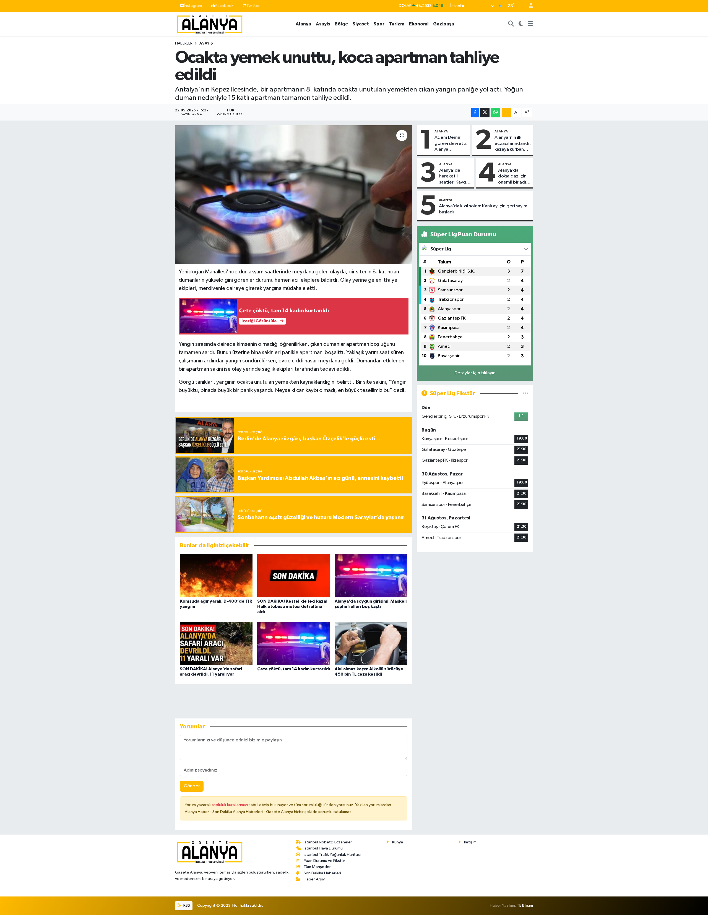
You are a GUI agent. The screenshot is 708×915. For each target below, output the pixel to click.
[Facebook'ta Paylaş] (475, 112)
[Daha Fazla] (506, 112)
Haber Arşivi (315, 879)
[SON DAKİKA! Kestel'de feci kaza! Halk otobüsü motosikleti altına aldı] (293, 575)
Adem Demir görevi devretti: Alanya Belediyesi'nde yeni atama (450, 143)
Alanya (303, 24)
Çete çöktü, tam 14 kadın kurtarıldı (293, 669)
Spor (379, 24)
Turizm (396, 24)
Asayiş (323, 24)
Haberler (183, 43)
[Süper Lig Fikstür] (525, 393)
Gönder (192, 786)
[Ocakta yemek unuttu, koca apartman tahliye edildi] (293, 194)
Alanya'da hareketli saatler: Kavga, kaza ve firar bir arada (454, 176)
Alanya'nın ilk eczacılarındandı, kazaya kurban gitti (512, 143)
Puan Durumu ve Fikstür (324, 861)
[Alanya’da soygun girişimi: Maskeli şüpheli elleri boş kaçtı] (371, 575)
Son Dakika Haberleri (322, 873)
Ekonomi (418, 24)
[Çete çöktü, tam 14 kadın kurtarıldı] (293, 643)
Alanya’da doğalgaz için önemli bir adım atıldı (514, 176)
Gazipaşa (443, 24)
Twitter (253, 6)
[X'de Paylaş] (485, 112)
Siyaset (361, 24)
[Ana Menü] (530, 24)
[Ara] (511, 24)
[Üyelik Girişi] (528, 6)
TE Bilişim (525, 905)
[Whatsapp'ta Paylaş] (495, 112)
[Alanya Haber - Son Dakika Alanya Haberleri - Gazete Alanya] (209, 23)
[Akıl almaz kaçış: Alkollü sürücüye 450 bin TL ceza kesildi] (371, 643)
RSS (186, 905)
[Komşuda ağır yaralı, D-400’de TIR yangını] (216, 575)
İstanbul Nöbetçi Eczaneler (328, 842)
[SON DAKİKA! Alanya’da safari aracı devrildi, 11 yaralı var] (216, 643)
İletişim (470, 842)
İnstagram (193, 6)
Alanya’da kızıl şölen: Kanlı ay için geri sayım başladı (483, 209)
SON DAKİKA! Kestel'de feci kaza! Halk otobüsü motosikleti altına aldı (292, 606)
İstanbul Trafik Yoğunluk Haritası (332, 855)
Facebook (224, 6)
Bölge (341, 24)
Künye (397, 842)
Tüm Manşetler (317, 867)
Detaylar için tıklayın (475, 373)
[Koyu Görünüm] (520, 24)
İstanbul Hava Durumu (323, 848)
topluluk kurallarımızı (230, 805)
